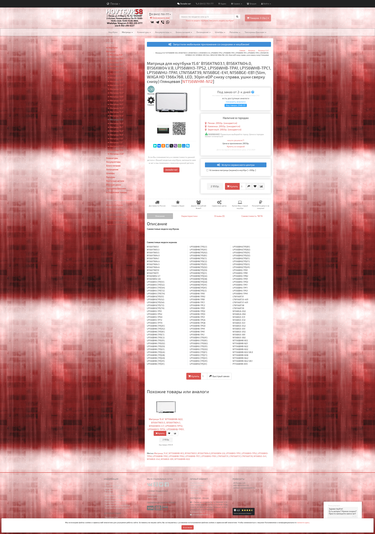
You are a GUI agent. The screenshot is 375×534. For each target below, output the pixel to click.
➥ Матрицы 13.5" (116, 93)
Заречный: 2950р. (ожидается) (224, 129)
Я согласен (187, 527)
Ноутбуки (112, 32)
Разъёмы (234, 32)
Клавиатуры (143, 32)
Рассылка (194, 493)
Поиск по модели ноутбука (197, 20)
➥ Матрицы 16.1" (115, 127)
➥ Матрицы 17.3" (115, 146)
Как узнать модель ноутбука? (221, 20)
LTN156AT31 (222, 456)
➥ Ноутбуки (111, 47)
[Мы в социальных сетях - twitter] (161, 485)
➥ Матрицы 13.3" (116, 89)
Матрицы (126, 32)
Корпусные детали (115, 181)
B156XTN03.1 (191, 453)
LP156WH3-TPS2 (249, 453)
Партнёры (109, 493)
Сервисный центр (114, 209)
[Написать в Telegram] (157, 22)
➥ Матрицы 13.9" (116, 96)
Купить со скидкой (236, 146)
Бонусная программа (114, 488)
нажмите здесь (303, 522)
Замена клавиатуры (116, 224)
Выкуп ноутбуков (114, 205)
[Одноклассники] (163, 146)
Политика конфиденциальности (118, 508)
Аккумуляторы (162, 32)
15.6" (166, 453)
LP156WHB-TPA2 (176, 456)
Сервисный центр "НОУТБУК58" (117, 505)
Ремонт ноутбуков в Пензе (116, 500)
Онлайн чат (185, 3)
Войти (266, 3)
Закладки (194, 490)
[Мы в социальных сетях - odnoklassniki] (156, 485)
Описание (160, 216)
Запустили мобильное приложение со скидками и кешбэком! (210, 44)
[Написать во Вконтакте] (152, 22)
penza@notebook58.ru (201, 514)
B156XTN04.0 (204, 453)
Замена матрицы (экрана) (118, 220)
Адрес (223, 3)
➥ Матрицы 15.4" (116, 115)
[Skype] (188, 146)
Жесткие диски (113, 184)
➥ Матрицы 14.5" (116, 108)
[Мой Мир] (183, 146)
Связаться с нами (155, 495)
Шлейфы (219, 32)
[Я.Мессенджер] (155, 146)
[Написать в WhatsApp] (167, 22)
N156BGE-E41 (260, 456)
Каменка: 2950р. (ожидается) (224, 126)
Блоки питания (183, 32)
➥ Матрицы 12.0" (116, 74)
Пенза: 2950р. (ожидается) (222, 123)
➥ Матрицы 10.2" (116, 66)
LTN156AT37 (234, 456)
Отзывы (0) (219, 216)
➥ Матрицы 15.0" (116, 112)
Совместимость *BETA (252, 216)
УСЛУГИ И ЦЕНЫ (114, 212)
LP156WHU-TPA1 (208, 456)
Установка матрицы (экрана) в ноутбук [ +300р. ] (232, 170)
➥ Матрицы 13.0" (116, 85)
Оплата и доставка (113, 485)
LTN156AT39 (247, 456)
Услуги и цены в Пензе (114, 498)
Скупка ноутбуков (112, 503)
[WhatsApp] (179, 146)
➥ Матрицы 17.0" (115, 138)
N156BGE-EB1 (167, 459)
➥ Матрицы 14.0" (116, 100)
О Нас (107, 483)
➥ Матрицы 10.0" (116, 58)
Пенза (114, 3)
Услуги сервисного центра (237, 164)
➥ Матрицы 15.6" (116, 119)
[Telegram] (167, 146)
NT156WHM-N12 (176, 453)
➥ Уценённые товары (116, 192)
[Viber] (175, 146)
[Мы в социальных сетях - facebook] (166, 485)
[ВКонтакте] (159, 146)
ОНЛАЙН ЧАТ (171, 170)
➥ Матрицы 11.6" (115, 70)
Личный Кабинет (197, 483)
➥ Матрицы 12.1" (115, 77)
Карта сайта (153, 497)
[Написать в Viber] (162, 22)
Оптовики (109, 490)
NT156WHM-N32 (182, 459)
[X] (171, 146)
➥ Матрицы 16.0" (116, 123)
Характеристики (189, 216)
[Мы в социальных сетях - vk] (150, 485)
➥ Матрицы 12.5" (116, 81)
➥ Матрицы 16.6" (116, 134)
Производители (111, 517)
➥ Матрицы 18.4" (116, 150)
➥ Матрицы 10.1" (115, 62)
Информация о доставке (115, 495)
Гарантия (194, 488)
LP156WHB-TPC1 (192, 456)
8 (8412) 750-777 (205, 3)
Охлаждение (202, 32)
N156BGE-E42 (153, 459)
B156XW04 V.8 (218, 453)
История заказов (197, 485)
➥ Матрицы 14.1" (115, 104)
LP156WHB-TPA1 (160, 456)
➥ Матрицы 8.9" (115, 54)
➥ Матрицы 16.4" (116, 131)
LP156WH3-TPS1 (233, 453)
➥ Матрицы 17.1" (115, 142)
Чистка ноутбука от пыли (118, 216)
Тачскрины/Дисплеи (255, 32)
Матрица (158, 453)
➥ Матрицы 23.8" (116, 154)
